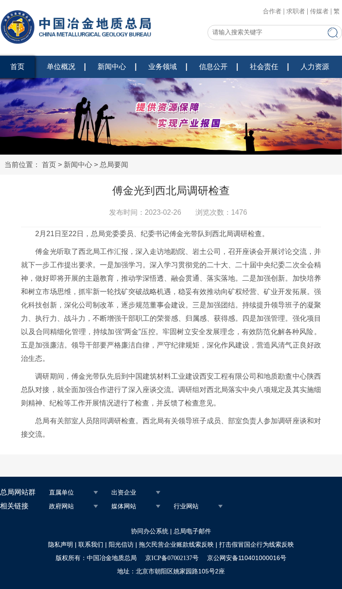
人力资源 (315, 66)
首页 (49, 164)
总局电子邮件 (192, 531)
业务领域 (162, 66)
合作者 (272, 11)
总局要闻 (114, 164)
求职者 (295, 11)
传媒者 (319, 11)
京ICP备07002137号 (172, 558)
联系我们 (90, 544)
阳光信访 (121, 544)
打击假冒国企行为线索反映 (256, 544)
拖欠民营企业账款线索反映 (176, 544)
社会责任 (264, 66)
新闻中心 (112, 66)
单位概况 (61, 66)
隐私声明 (60, 544)
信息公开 (213, 66)
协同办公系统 (149, 531)
